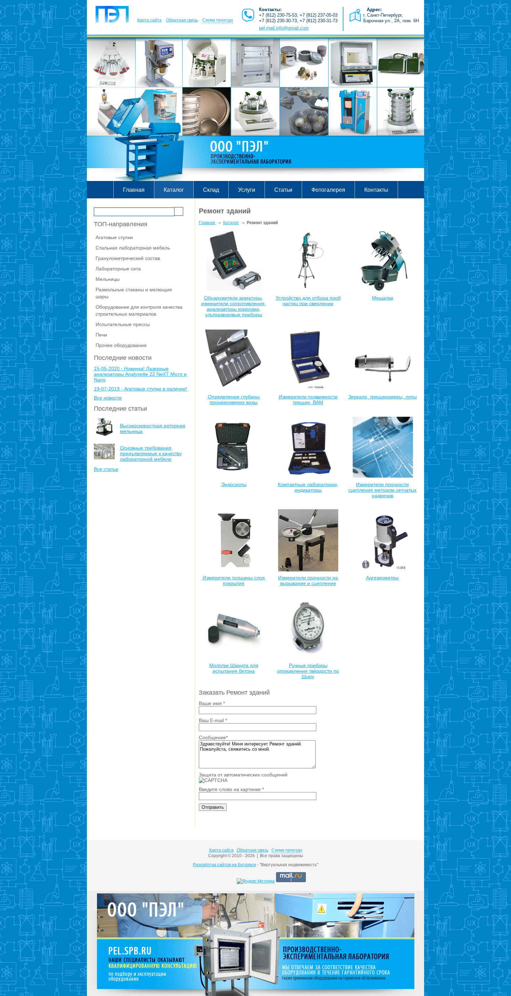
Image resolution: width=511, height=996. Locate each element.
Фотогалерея (328, 190)
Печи (101, 335)
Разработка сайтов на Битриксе (224, 864)
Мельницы (108, 279)
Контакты (376, 190)
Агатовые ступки (114, 237)
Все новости (108, 398)
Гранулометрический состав (128, 258)
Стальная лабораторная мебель (133, 248)
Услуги (246, 190)
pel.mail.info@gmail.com (284, 28)
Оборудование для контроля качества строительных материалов (139, 310)
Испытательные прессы (123, 324)
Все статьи (106, 469)
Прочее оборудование (121, 345)
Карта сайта (149, 20)
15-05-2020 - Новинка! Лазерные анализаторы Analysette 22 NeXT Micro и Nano (140, 374)
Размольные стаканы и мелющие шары (134, 293)
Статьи (283, 190)
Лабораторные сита (118, 268)
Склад (211, 190)
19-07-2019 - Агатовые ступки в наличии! (140, 389)
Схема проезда (217, 20)
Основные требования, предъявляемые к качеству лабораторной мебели (151, 453)
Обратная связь (182, 20)
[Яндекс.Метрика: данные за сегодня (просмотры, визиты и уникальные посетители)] (256, 881)
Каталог (174, 190)
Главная (134, 190)
